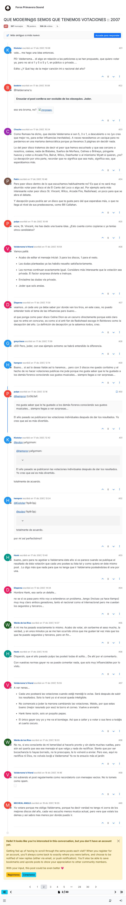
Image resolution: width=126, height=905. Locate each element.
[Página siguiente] (96, 887)
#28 (120, 341)
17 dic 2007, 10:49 (39, 221)
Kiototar (18, 48)
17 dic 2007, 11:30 (42, 302)
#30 (120, 391)
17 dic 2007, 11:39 (44, 341)
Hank (16, 555)
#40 (120, 803)
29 (79, 887)
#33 (120, 555)
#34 (120, 588)
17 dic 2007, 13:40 (39, 555)
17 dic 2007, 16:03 (51, 740)
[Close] (118, 841)
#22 (120, 85)
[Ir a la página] (71, 887)
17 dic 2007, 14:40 (39, 651)
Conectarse (29, 874)
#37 (120, 683)
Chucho (18, 129)
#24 (120, 179)
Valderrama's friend (23, 246)
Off (5, 26)
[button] (4, 901)
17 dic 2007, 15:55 (53, 683)
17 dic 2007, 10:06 (42, 48)
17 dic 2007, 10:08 (41, 85)
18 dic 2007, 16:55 (51, 803)
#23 (120, 129)
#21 (120, 48)
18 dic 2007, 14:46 (53, 772)
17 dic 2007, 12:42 (42, 437)
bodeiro (17, 85)
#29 (120, 363)
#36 (120, 651)
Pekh (16, 179)
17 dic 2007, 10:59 (53, 246)
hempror (18, 363)
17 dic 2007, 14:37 (51, 623)
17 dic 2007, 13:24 (42, 498)
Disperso (18, 302)
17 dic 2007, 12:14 (42, 363)
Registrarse (14, 874)
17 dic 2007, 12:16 (39, 391)
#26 (120, 246)
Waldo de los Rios (22, 623)
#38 (120, 740)
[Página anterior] (30, 887)
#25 (120, 221)
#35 (120, 623)
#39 (120, 772)
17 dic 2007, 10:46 (39, 179)
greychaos (19, 341)
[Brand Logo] (9, 7)
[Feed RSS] (57, 26)
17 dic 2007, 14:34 (42, 588)
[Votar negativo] (113, 76)
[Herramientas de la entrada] (119, 76)
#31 (120, 437)
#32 (120, 498)
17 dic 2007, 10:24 (41, 129)
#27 (120, 302)
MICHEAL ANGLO (22, 803)
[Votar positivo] (103, 76)
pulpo (16, 221)
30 (87, 887)
